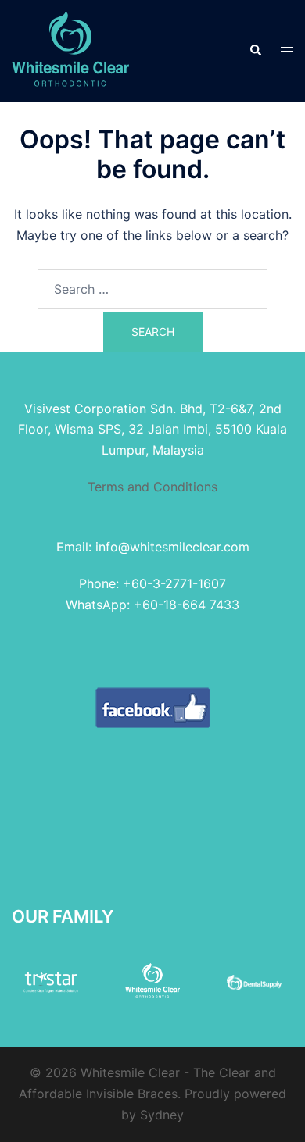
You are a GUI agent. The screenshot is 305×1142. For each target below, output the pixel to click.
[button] (255, 51)
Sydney (162, 1114)
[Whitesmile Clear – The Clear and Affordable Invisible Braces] (70, 49)
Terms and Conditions (152, 486)
